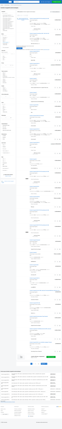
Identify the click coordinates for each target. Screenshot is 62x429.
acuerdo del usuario (46, 49)
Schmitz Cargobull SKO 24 (34, 51)
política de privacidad (36, 49)
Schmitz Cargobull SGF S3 (34, 278)
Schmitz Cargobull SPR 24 (5, 399)
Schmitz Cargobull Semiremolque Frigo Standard (39, 316)
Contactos (2, 412)
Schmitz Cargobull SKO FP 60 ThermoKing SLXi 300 (39, 18)
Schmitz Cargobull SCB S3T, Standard (37, 115)
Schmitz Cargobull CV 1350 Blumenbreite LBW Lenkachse (40, 328)
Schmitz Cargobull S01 (4, 391)
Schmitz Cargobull (33, 78)
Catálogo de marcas (17, 415)
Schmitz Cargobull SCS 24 (5, 377)
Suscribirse (19, 48)
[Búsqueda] (14, 1)
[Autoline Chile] (4, 1)
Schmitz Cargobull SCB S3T (4, 383)
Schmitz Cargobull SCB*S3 (35, 196)
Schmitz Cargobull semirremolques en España (8, 401)
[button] (57, 29)
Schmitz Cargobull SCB (34, 264)
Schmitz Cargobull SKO (34, 104)
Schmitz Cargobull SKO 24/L (4, 386)
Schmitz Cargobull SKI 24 (34, 186)
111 (38, 363)
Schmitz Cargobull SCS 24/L (4, 389)
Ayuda (2, 410)
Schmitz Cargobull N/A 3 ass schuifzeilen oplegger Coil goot (41, 342)
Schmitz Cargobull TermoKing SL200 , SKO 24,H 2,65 (39, 33)
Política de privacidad (17, 410)
